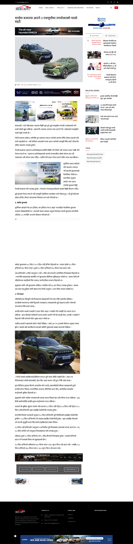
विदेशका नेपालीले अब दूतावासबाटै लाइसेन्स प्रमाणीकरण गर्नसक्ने (109, 43)
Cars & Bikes (49, 8)
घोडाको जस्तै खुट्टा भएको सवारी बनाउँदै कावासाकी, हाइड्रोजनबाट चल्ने (108, 130)
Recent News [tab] (95, 36)
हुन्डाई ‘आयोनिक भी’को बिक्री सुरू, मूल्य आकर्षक (109, 97)
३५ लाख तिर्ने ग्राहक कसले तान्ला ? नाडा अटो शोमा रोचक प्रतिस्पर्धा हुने (108, 107)
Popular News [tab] (111, 36)
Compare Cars (71, 521)
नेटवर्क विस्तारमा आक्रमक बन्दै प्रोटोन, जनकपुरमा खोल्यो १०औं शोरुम (110, 79)
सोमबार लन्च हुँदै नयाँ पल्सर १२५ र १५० (110, 53)
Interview (89, 8)
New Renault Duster (93, 161)
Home (41, 8)
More (98, 8)
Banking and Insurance (76, 8)
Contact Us (71, 518)
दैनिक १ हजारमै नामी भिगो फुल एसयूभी (108, 140)
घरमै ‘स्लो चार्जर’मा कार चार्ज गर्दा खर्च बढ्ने (109, 117)
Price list (60, 8)
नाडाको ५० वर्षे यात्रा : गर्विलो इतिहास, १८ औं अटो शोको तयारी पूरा (109, 66)
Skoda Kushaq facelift (94, 158)
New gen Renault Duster (95, 154)
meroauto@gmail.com (53, 523)
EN (116, 7)
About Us (70, 515)
